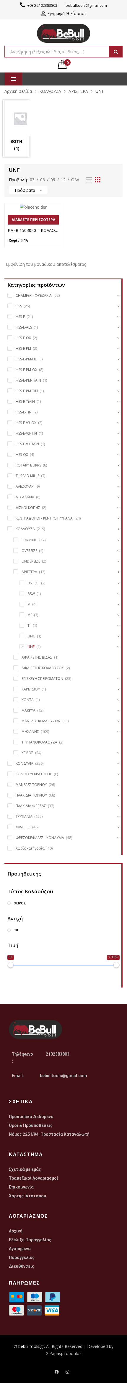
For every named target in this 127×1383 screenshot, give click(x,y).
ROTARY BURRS (28, 465)
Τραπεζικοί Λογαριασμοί (33, 1178)
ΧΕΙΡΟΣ (27, 752)
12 (63, 179)
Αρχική (15, 1231)
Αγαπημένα (20, 1248)
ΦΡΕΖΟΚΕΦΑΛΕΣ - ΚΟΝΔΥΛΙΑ (40, 837)
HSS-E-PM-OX (26, 369)
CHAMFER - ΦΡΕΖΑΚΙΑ (34, 295)
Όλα (75, 179)
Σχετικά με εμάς (25, 1169)
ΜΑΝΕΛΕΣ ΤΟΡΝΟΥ (31, 784)
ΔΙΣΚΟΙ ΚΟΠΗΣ (28, 507)
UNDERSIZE (31, 561)
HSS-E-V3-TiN (26, 433)
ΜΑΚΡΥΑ (28, 710)
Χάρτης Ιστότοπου (27, 1196)
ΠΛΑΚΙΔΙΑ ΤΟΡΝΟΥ (31, 795)
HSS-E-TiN (24, 412)
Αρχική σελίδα (18, 91)
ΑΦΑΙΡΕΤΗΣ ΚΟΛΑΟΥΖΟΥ (43, 667)
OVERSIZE (29, 550)
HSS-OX (22, 454)
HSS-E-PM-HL (26, 359)
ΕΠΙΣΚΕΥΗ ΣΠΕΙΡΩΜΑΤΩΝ (42, 678)
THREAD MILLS (27, 475)
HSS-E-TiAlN (25, 401)
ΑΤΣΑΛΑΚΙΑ (25, 497)
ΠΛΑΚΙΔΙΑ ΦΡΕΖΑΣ (31, 805)
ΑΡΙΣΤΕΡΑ (78, 91)
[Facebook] (56, 1371)
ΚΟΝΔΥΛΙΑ (24, 763)
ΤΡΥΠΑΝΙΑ (24, 816)
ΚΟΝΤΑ (28, 699)
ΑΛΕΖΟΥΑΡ (25, 486)
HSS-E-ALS (24, 327)
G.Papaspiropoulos (63, 1353)
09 (53, 179)
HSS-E (20, 316)
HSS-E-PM (23, 348)
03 (32, 179)
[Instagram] (67, 1371)
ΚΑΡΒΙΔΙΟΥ (31, 689)
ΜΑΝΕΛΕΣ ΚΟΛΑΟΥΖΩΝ (41, 720)
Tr (29, 625)
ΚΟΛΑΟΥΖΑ (50, 91)
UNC (31, 636)
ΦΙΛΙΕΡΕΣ (23, 827)
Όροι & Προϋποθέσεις (31, 1125)
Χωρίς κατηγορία (30, 848)
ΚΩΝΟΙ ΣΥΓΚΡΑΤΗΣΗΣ (34, 774)
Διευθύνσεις (21, 1266)
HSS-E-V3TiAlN (27, 443)
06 (42, 179)
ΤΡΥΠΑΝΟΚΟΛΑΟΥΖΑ (39, 742)
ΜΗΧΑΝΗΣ (30, 731)
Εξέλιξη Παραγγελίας (30, 1239)
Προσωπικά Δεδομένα (31, 1116)
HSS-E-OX (23, 337)
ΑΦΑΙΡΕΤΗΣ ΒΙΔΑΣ (37, 657)
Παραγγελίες (22, 1257)
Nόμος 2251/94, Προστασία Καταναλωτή (49, 1134)
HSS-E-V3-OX (26, 422)
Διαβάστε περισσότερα (33, 219)
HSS (19, 306)
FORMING (30, 540)
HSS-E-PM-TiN (27, 390)
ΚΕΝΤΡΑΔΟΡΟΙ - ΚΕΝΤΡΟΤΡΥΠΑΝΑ (44, 518)
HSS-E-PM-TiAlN (28, 380)
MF (29, 614)
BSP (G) (33, 583)
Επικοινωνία (21, 1187)
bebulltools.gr (31, 1346)
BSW (31, 593)
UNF (31, 646)
